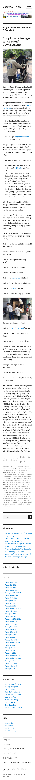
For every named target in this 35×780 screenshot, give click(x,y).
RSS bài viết (9, 726)
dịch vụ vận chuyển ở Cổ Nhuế (17, 498)
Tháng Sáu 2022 (10, 614)
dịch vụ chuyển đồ (11, 482)
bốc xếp (19, 168)
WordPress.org (10, 731)
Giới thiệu (6, 744)
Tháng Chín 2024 (11, 598)
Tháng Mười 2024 (11, 595)
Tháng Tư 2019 (10, 635)
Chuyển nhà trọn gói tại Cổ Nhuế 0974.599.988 (17, 41)
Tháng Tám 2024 (11, 601)
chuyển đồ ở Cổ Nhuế (11, 474)
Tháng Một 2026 (11, 590)
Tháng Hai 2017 (10, 650)
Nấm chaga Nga (10, 705)
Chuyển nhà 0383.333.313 (18, 467)
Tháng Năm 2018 (11, 640)
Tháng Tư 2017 (10, 645)
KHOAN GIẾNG (10, 702)
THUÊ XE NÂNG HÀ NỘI (13, 708)
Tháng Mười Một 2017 (13, 642)
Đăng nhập (9, 723)
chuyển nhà (16, 278)
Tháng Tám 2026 (11, 582)
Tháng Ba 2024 (10, 606)
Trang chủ (6, 740)
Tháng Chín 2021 (11, 624)
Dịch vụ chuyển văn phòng (18, 494)
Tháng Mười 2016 (11, 661)
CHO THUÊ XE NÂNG (11, 758)
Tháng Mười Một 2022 (13, 608)
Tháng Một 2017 (10, 653)
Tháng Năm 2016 (11, 666)
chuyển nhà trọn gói (21, 137)
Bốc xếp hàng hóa (11, 687)
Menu (29, 7)
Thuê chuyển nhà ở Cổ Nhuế (17, 500)
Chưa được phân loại (12, 692)
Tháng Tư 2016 (10, 669)
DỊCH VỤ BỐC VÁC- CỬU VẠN (13, 749)
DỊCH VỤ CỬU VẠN (11, 697)
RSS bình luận (10, 728)
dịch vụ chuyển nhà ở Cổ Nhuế (15, 490)
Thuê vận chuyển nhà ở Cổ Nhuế (15, 504)
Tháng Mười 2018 (11, 637)
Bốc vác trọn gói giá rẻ (13, 684)
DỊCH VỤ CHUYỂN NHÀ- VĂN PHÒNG (17, 762)
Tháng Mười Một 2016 (13, 658)
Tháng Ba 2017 (10, 648)
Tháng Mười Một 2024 (13, 593)
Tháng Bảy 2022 (11, 611)
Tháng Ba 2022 (10, 616)
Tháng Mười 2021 (11, 622)
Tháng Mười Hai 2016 (12, 656)
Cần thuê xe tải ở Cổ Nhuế (14, 472)
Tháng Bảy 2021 (10, 629)
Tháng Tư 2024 (10, 603)
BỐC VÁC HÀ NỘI (12, 7)
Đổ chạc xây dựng (11, 700)
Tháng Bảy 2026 (11, 585)
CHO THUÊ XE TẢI (11, 689)
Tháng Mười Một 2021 (13, 619)
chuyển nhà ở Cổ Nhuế (19, 476)
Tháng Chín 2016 (11, 663)
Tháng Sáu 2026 (11, 588)
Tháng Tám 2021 (11, 627)
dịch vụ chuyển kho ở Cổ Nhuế (15, 484)
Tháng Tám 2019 (11, 632)
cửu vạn (13, 288)
